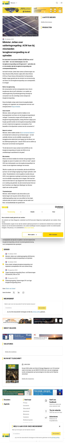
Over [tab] (53, 212)
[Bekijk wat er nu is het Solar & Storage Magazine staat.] (12, 374)
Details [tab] (32, 212)
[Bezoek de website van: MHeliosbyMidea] (47, 392)
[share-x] (14, 292)
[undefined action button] (36, 307)
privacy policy (55, 437)
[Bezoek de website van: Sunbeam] (17, 10)
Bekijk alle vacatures (10, 352)
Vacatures (26, 417)
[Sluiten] (60, 426)
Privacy (25, 403)
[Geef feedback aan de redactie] (46, 400)
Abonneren (26, 414)
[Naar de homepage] (6, 2)
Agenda (6, 404)
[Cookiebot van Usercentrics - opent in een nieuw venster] (56, 207)
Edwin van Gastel (10, 288)
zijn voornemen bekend (27, 132)
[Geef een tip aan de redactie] (46, 411)
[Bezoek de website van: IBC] (47, 337)
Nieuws (13, 3)
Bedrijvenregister (28, 420)
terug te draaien (15, 106)
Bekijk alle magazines (28, 378)
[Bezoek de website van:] (47, 321)
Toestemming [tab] (11, 212)
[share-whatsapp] (23, 292)
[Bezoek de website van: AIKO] (17, 321)
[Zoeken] (57, 3)
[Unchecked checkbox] (13, 437)
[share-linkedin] (18, 292)
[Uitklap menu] (61, 3)
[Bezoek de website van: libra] (17, 337)
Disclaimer (26, 405)
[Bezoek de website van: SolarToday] (47, 10)
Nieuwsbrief (26, 408)
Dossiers (7, 400)
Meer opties (31, 234)
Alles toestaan (53, 234)
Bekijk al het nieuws (46, 22)
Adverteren (26, 411)
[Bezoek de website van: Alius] (17, 392)
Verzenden (56, 433)
